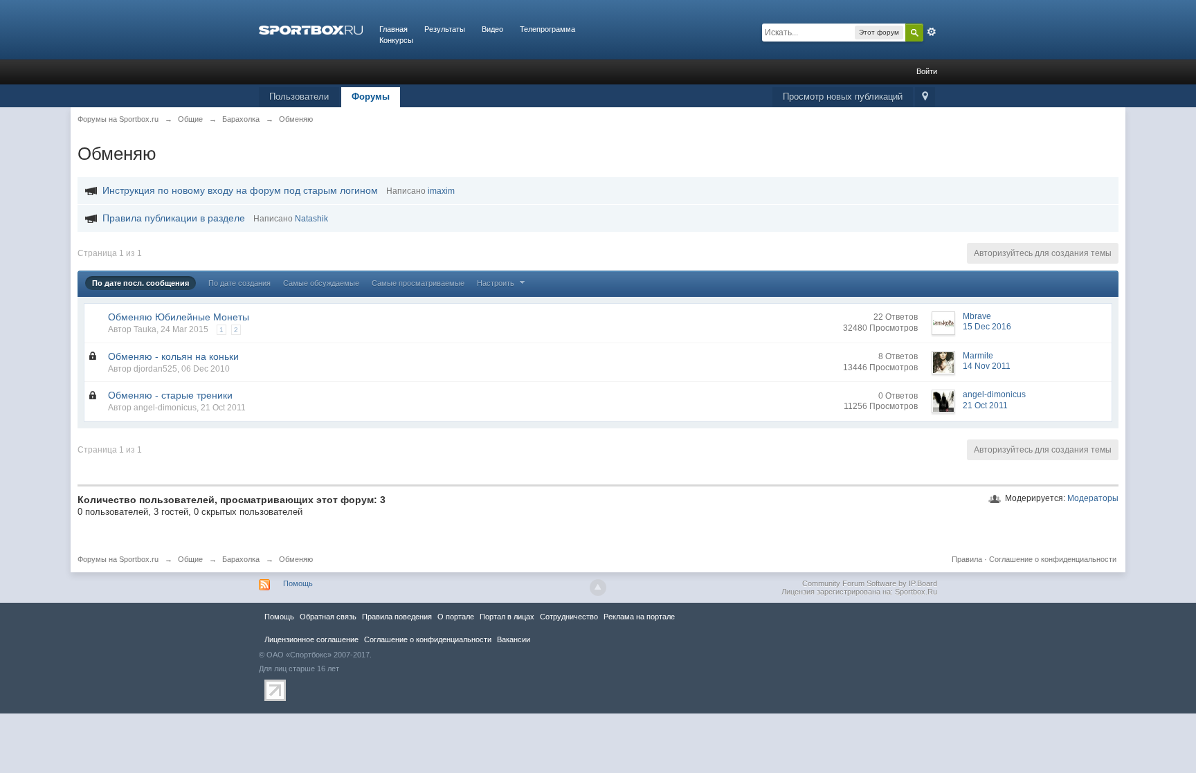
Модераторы (1092, 498)
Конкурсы (396, 40)
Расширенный (931, 31)
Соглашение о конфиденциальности (1052, 559)
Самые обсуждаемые (321, 283)
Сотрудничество (569, 616)
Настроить (496, 283)
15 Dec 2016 (987, 326)
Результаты (444, 29)
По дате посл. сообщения (140, 283)
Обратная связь (328, 616)
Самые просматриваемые (418, 283)
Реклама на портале (639, 616)
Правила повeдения (397, 616)
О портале (455, 616)
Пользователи (299, 96)
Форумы (371, 96)
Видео (492, 29)
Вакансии (513, 639)
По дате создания (239, 283)
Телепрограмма (547, 29)
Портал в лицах (507, 616)
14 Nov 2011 (987, 366)
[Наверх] (598, 587)
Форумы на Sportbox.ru (118, 559)
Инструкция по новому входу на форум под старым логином (240, 190)
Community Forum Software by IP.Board (869, 583)
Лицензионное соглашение (311, 639)
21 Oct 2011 (985, 405)
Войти (926, 71)
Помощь (298, 583)
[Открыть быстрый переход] (925, 97)
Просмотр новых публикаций (843, 96)
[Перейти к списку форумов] (311, 29)
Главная (393, 29)
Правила (967, 559)
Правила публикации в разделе (173, 218)
